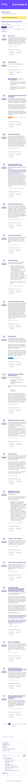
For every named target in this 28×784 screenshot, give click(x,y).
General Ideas (7, 761)
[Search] (24, 755)
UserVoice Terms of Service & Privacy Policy (14, 780)
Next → (14, 726)
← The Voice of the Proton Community (8, 13)
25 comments (10, 320)
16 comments (10, 438)
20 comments (16, 117)
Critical (12, 54)
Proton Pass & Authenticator (10, 767)
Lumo (6, 763)
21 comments (10, 475)
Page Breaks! (12, 336)
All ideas (4, 746)
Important (19, 52)
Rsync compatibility (14, 642)
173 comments (10, 46)
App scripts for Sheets (14, 235)
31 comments (10, 404)
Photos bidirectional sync (15, 204)
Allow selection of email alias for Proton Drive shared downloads (16, 697)
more (12, 283)
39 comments (10, 219)
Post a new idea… (6, 744)
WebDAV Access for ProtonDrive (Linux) (14, 492)
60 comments (10, 148)
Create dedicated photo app (16, 301)
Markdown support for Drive (16, 420)
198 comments (10, 66)
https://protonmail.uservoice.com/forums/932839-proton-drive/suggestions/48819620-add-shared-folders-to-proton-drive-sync (17, 621)
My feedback (4, 31)
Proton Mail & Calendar (9, 766)
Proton (6, 773)
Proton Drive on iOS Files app (16, 562)
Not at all (12, 52)
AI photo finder (12, 454)
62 (22, 724)
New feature (16, 46)
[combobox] (13, 755)
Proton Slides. (12, 62)
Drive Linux (11, 36)
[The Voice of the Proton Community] (14, 4)
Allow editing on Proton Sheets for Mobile (17, 96)
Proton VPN (7, 769)
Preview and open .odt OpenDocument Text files (15, 165)
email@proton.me (20, 703)
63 (24, 724)
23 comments (16, 358)
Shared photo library (14, 134)
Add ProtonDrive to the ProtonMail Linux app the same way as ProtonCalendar (17, 669)
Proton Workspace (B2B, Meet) (11, 770)
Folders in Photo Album (15, 538)
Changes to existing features (18, 188)
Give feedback (8, 758)
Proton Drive (7, 764)
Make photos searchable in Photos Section (16, 375)
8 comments (10, 626)
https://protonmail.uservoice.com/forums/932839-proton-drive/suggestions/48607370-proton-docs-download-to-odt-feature (17, 171)
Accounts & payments (9, 760)
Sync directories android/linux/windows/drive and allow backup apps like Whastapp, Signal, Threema (16, 589)
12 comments (10, 188)
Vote (4, 39)
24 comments (10, 285)
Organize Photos (13, 260)
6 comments (10, 571)
